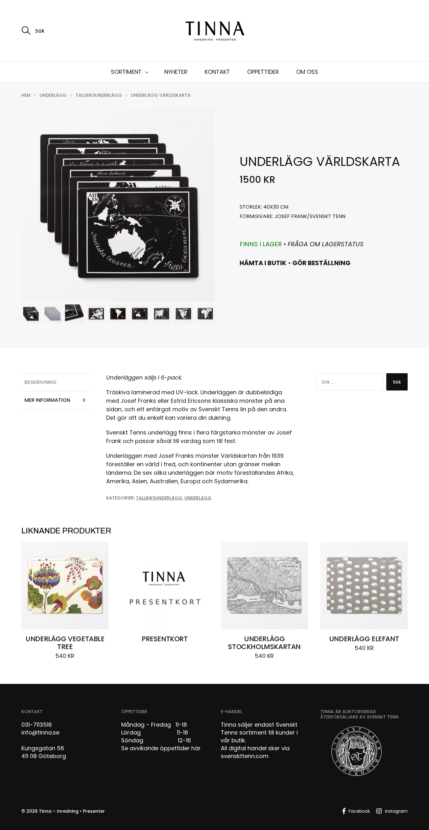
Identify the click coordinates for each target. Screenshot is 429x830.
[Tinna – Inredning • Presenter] (214, 31)
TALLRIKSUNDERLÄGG (99, 95)
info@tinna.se (40, 732)
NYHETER (175, 72)
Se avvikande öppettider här (161, 748)
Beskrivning (40, 382)
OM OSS (307, 72)
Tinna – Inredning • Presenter (72, 811)
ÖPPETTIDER (263, 72)
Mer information (47, 400)
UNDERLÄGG (53, 95)
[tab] (55, 382)
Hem (25, 95)
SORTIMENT (126, 72)
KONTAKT (217, 72)
